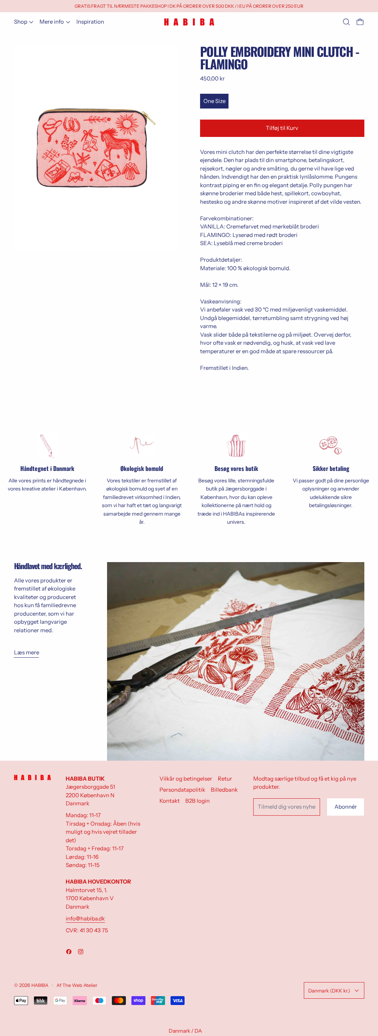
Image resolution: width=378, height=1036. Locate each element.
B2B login (197, 800)
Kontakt (169, 800)
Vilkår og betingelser (185, 778)
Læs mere (26, 652)
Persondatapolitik (182, 789)
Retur (225, 778)
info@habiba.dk (85, 918)
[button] (346, 22)
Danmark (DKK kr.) (329, 991)
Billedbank (224, 789)
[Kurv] (360, 22)
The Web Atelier (79, 985)
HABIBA (39, 985)
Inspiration (90, 21)
